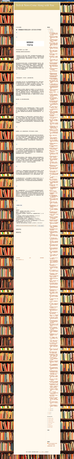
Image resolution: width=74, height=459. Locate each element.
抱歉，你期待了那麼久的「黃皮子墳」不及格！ (53, 107)
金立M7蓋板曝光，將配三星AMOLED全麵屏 (53, 343)
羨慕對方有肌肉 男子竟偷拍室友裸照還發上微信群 (53, 245)
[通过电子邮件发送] (38, 225)
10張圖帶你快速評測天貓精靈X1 (53, 279)
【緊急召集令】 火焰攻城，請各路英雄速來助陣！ (53, 163)
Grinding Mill (50, 426)
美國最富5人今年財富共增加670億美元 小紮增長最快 (53, 362)
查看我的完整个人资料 (51, 445)
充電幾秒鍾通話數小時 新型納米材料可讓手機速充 (53, 287)
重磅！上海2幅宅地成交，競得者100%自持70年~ (53, 180)
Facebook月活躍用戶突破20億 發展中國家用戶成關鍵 (53, 104)
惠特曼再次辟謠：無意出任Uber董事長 (53, 54)
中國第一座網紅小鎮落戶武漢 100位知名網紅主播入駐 (53, 51)
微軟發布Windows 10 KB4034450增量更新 (53, 191)
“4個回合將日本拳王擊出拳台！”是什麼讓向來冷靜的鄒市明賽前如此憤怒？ (53, 262)
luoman (40, 451)
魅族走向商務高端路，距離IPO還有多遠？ (53, 313)
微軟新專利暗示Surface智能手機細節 (53, 115)
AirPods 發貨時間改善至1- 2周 (53, 71)
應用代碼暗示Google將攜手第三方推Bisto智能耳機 (53, 57)
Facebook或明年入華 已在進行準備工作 (53, 258)
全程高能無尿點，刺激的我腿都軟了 (53, 193)
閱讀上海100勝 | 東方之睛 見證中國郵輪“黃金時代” (53, 168)
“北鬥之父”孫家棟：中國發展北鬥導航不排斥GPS (53, 255)
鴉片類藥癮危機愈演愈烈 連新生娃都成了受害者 (53, 371)
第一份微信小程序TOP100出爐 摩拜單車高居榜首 (53, 84)
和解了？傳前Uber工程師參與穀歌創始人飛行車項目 (53, 293)
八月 (50, 408)
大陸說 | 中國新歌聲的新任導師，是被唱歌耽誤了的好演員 (53, 226)
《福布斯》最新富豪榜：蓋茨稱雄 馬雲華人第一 (53, 138)
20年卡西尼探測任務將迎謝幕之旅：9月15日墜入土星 (53, 267)
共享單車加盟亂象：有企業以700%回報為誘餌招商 (53, 235)
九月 (50, 31)
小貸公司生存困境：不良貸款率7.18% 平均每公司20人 (53, 60)
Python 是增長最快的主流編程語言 (53, 110)
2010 (49, 413)
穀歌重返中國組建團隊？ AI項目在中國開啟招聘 (53, 79)
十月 (50, 30)
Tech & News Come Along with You (35, 5)
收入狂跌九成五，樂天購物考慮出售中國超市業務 (53, 318)
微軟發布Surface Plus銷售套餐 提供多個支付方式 (53, 130)
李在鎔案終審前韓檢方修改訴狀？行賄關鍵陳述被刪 (53, 331)
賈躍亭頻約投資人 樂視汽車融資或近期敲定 (53, 166)
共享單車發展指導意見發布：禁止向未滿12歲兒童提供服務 (53, 321)
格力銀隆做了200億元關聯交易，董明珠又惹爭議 (53, 382)
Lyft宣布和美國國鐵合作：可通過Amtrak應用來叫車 (53, 406)
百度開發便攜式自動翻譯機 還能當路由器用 (53, 76)
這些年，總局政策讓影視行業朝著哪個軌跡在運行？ (53, 365)
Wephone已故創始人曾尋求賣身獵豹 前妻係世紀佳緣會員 (53, 182)
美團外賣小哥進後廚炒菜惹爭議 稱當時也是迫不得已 (53, 248)
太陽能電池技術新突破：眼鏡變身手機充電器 (53, 74)
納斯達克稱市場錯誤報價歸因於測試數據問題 (53, 63)
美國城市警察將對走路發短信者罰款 (53, 229)
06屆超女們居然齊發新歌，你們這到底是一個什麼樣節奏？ (53, 98)
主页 (30, 257)
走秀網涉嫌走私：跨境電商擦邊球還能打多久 (53, 274)
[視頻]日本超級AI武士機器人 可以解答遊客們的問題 (53, 174)
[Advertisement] (37, 17)
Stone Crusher (50, 427)
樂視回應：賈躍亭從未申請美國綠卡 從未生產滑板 (53, 48)
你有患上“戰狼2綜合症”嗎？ (53, 136)
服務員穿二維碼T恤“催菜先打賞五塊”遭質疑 (53, 149)
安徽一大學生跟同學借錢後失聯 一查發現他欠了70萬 (53, 252)
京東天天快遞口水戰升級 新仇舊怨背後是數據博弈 (53, 284)
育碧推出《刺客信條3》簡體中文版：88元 (53, 281)
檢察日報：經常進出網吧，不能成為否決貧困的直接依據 (53, 328)
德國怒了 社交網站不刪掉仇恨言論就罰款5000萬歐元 (53, 199)
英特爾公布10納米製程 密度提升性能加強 (53, 90)
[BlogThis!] (39, 225)
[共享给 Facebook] (41, 225)
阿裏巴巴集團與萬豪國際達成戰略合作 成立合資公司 (53, 368)
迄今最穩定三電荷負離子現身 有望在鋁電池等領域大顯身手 (53, 95)
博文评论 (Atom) (21, 259)
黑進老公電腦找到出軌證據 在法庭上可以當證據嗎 (53, 296)
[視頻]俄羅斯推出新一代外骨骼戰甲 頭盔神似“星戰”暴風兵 (53, 206)
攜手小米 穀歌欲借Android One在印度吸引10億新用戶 (53, 271)
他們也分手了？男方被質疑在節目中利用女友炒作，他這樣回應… (53, 217)
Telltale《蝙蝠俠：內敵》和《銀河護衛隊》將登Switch (53, 338)
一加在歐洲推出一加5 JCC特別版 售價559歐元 (53, 374)
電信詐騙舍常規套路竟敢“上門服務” (53, 146)
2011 (49, 412)
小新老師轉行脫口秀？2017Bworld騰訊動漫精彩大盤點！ (53, 358)
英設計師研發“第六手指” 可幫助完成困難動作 (53, 212)
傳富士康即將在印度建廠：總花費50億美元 (53, 352)
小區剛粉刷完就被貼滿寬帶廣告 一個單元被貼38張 (53, 346)
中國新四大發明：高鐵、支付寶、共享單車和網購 (53, 202)
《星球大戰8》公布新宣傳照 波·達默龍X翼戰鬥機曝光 (53, 242)
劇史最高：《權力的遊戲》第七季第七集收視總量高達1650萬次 (53, 112)
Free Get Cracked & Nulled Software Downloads (52, 444)
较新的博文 (18, 257)
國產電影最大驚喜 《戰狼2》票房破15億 (53, 185)
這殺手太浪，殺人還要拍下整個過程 (53, 379)
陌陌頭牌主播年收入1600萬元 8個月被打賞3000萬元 (53, 310)
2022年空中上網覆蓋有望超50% (53, 302)
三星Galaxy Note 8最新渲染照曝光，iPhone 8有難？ (53, 315)
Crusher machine (50, 419)
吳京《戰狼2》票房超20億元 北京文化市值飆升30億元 (53, 304)
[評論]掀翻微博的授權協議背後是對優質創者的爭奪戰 (53, 87)
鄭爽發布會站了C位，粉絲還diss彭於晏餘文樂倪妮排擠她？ (53, 324)
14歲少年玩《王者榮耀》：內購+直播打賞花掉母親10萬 (53, 141)
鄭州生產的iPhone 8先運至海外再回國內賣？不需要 (53, 153)
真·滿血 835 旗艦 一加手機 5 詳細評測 (53, 215)
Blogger (44, 451)
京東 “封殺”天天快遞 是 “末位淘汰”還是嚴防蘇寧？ (53, 209)
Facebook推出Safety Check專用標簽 (53, 177)
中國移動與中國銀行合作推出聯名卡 (53, 144)
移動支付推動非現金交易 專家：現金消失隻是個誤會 (53, 66)
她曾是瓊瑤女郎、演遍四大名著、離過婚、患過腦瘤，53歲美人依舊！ (53, 355)
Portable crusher (50, 418)
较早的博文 (42, 257)
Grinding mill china (51, 422)
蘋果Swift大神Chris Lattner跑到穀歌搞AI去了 (53, 265)
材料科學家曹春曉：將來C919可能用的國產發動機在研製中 (53, 34)
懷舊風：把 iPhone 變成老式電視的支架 (53, 151)
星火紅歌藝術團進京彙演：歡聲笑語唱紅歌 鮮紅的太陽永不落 (53, 196)
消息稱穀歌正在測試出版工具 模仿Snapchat (53, 307)
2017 (49, 29)
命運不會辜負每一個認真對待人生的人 (53, 396)
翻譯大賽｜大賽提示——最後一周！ (53, 92)
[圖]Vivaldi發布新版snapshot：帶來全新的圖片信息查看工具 (53, 392)
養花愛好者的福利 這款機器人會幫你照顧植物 (53, 102)
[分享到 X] (40, 225)
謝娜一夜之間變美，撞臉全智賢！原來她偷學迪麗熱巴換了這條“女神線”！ (53, 44)
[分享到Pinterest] (42, 225)
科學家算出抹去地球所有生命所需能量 (53, 69)
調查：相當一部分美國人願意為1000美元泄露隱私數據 (53, 120)
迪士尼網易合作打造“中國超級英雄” (53, 299)
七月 (50, 410)
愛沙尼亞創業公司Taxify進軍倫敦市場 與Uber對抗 (53, 384)
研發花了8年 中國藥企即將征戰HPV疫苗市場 (53, 276)
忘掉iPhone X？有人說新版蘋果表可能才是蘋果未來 (53, 223)
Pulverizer (49, 424)
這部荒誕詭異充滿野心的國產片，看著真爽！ (53, 157)
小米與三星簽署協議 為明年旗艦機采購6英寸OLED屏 (53, 188)
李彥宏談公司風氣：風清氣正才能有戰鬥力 (53, 171)
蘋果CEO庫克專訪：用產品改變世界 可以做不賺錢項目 (53, 81)
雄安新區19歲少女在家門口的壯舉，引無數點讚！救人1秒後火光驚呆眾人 (53, 399)
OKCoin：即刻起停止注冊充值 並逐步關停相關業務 (53, 132)
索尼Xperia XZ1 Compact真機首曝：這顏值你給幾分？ (53, 349)
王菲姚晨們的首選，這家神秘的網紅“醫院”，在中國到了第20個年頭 (53, 127)
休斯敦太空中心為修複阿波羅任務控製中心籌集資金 (53, 37)
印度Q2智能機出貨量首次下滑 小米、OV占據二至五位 (53, 402)
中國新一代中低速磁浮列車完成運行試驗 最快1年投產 (53, 159)
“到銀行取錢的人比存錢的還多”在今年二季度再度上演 (53, 123)
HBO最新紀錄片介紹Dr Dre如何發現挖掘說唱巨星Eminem (53, 239)
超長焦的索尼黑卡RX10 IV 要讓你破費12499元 (53, 290)
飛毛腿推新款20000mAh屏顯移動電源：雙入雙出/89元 (53, 334)
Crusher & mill (50, 420)
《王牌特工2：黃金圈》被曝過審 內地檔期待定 (53, 387)
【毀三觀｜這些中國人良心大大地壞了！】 (53, 118)
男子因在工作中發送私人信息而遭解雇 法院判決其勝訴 (53, 232)
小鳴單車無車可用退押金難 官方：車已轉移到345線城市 (53, 40)
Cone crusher (50, 423)
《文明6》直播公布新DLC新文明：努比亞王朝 (53, 341)
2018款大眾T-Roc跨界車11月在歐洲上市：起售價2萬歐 (53, 389)
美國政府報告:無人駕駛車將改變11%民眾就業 (53, 220)
